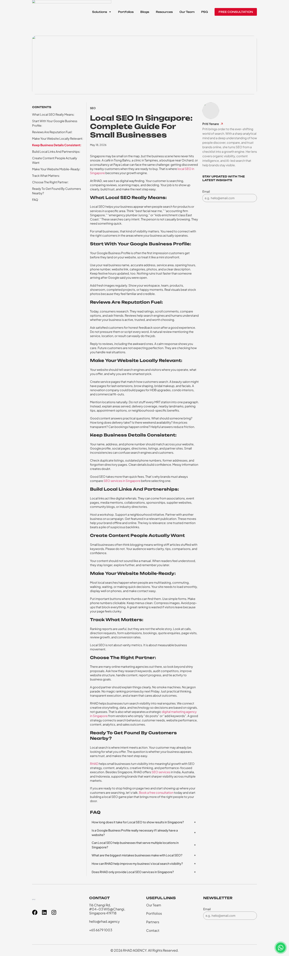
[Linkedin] (44, 912)
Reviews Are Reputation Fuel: (52, 132)
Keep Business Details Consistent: (56, 145)
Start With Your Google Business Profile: (54, 123)
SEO (93, 108)
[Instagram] (54, 912)
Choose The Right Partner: (50, 182)
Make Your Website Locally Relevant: (57, 138)
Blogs (144, 12)
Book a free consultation (156, 792)
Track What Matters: (46, 175)
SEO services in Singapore (122, 481)
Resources (164, 12)
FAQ (35, 200)
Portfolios (126, 12)
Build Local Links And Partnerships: (56, 151)
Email (206, 191)
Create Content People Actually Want (54, 160)
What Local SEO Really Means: (53, 114)
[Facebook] (34, 912)
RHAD (94, 764)
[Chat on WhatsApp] (281, 948)
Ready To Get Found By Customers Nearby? (56, 191)
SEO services (161, 772)
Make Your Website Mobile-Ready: (56, 169)
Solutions (99, 12)
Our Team (187, 12)
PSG (204, 12)
